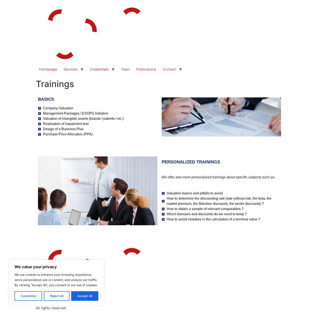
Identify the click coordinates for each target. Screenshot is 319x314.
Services (70, 69)
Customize (28, 296)
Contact (169, 69)
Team (125, 69)
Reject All (56, 296)
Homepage (48, 69)
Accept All (84, 296)
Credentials (99, 69)
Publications (146, 69)
